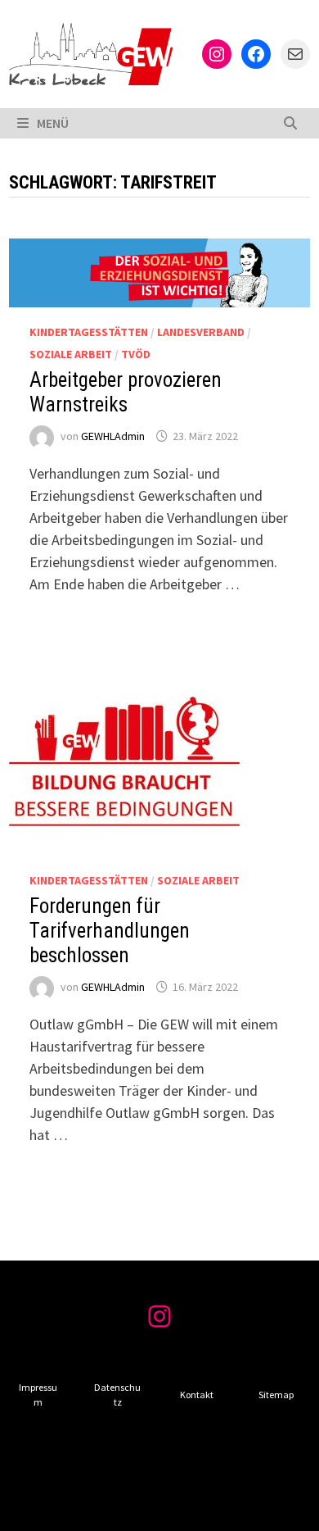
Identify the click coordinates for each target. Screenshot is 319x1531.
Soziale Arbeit (70, 354)
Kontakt (196, 1394)
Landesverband (201, 332)
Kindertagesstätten (88, 332)
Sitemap (276, 1394)
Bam (108, 1505)
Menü (53, 123)
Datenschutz (117, 1394)
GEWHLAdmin (113, 436)
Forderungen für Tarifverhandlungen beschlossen (109, 930)
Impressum (38, 1394)
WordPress (39, 1505)
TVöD (136, 354)
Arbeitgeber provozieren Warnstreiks (125, 392)
